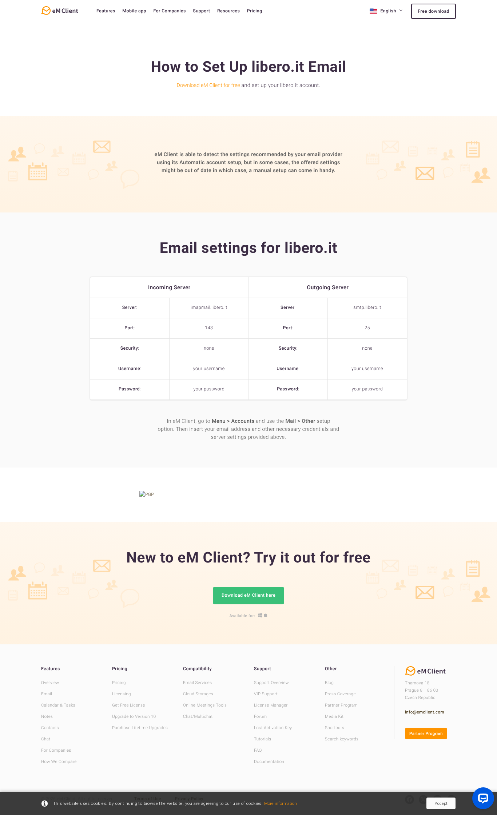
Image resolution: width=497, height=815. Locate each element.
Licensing (121, 693)
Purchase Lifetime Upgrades (140, 727)
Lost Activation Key (273, 727)
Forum (260, 716)
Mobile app (134, 11)
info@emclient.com (424, 712)
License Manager (271, 705)
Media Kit (334, 716)
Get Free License (128, 705)
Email (46, 693)
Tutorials (262, 739)
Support (201, 11)
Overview (50, 682)
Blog (329, 682)
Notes (47, 716)
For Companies (169, 11)
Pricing (254, 11)
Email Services (197, 682)
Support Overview (271, 682)
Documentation (269, 761)
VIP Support (266, 693)
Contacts (50, 727)
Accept (441, 803)
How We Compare (59, 761)
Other (331, 669)
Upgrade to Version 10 (134, 716)
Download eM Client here (248, 595)
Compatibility (197, 669)
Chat (45, 739)
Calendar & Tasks (58, 705)
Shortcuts (334, 727)
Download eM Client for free (208, 85)
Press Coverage (340, 693)
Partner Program (341, 705)
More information (280, 803)
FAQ (258, 750)
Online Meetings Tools (205, 705)
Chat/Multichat (198, 716)
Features (105, 11)
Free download (433, 11)
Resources (228, 11)
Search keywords (341, 739)
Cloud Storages (198, 693)
